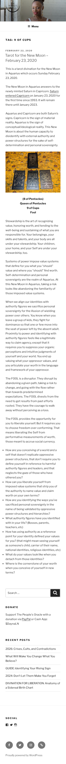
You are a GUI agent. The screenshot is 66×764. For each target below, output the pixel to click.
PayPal (26, 619)
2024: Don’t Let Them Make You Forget (31, 675)
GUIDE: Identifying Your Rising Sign (28, 668)
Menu (35, 26)
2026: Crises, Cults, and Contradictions (31, 649)
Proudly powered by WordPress (24, 755)
